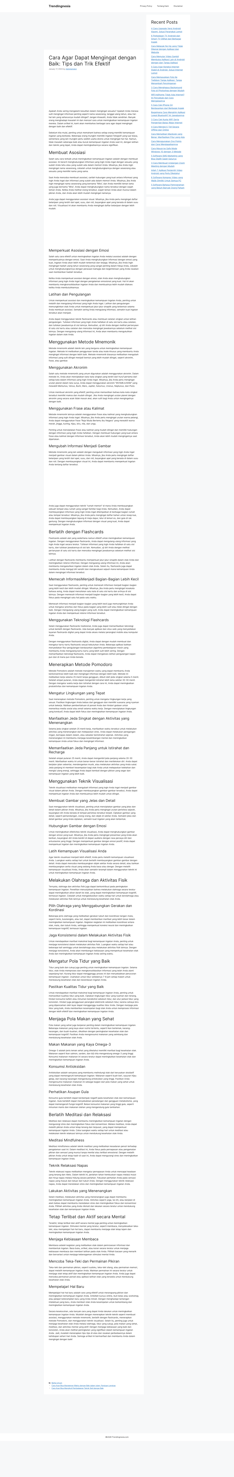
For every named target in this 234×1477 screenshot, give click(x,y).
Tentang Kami (163, 6)
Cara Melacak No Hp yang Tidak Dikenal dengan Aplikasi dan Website (167, 49)
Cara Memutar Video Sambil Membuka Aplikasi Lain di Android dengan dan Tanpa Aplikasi (168, 59)
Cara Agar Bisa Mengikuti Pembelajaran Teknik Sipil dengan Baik (78, 1388)
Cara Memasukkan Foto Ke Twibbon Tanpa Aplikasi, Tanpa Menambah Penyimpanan (166, 80)
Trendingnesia (59, 6)
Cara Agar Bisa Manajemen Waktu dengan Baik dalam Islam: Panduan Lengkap (84, 1385)
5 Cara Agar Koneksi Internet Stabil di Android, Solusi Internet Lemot (167, 70)
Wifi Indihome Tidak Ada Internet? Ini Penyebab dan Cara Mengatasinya (167, 97)
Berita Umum (57, 1383)
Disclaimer (178, 6)
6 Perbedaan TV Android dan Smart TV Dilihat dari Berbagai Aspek (166, 39)
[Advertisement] (94, 32)
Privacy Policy (146, 6)
